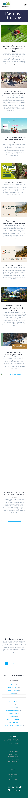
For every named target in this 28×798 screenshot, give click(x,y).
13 (22, 663)
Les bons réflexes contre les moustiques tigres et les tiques (14, 48)
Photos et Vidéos (13, 764)
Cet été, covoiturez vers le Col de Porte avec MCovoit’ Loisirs (14, 139)
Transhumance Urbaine (14, 639)
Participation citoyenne (13, 719)
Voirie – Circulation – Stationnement (13, 725)
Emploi (13, 705)
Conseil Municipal (13, 699)
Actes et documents (13, 751)
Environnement (13, 707)
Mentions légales (13, 779)
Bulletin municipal (12, 754)
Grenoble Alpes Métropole (13, 710)
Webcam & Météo (13, 774)
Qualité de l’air (12, 777)
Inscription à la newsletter (14, 675)
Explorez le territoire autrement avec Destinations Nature (14, 308)
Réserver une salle (13, 761)
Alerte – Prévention (13, 690)
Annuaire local (12, 772)
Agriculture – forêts (13, 687)
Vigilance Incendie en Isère (14, 265)
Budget (13, 693)
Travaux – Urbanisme (13, 722)
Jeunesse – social (13, 713)
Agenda (13, 684)
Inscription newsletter (12, 756)
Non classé (13, 716)
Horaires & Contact (13, 743)
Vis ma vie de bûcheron (14, 182)
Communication (13, 696)
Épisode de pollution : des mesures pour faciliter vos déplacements (14, 494)
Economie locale (13, 702)
